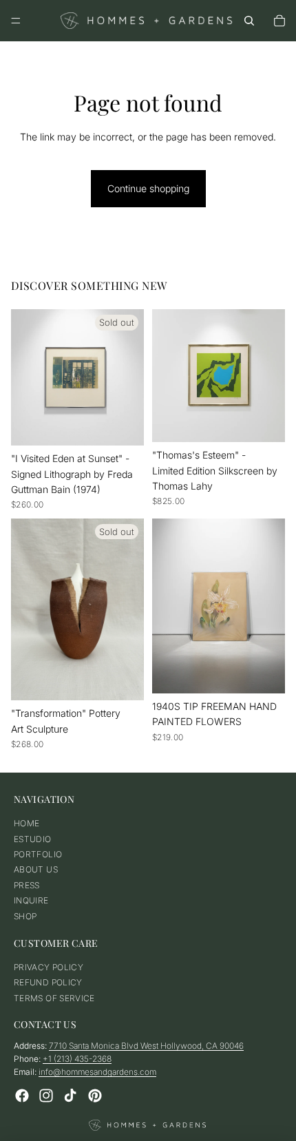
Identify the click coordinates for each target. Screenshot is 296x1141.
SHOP (25, 916)
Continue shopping (148, 188)
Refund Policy (48, 983)
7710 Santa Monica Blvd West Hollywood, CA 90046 (146, 1045)
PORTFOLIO (38, 854)
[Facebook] (22, 1095)
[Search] (249, 21)
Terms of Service (54, 998)
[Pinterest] (95, 1095)
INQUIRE (31, 900)
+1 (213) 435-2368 (77, 1059)
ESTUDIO (33, 839)
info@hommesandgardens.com (97, 1072)
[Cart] (279, 21)
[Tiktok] (70, 1095)
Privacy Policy (48, 967)
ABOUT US (36, 870)
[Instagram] (46, 1095)
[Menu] (16, 20)
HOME (26, 823)
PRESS (27, 885)
